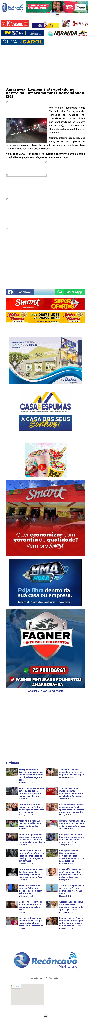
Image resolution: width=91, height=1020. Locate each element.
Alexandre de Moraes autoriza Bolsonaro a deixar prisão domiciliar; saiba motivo (30, 889)
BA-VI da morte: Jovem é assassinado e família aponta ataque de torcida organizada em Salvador (71, 808)
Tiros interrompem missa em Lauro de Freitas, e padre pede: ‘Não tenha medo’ (71, 889)
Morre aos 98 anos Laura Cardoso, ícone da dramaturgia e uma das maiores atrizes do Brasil (31, 873)
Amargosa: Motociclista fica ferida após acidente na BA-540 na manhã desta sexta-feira (71, 838)
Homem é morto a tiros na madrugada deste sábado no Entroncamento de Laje (72, 823)
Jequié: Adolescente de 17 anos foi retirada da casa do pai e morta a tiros (30, 906)
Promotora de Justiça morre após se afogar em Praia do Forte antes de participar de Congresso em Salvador (31, 855)
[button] (57, 15)
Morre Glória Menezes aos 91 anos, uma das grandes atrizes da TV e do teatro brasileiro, (71, 873)
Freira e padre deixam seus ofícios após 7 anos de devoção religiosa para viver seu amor (31, 808)
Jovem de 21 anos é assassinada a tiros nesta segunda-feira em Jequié (72, 772)
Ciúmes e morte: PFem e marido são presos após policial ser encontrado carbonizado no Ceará (71, 922)
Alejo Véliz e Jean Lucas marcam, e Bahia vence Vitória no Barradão (31, 823)
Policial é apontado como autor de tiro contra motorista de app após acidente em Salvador (31, 792)
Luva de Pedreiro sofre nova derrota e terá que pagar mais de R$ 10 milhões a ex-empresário (31, 922)
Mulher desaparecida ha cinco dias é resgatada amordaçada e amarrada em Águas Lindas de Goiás (32, 838)
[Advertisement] (45, 64)
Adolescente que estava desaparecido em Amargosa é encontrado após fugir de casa (71, 906)
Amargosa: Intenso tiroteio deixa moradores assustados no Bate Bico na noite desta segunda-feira (31, 774)
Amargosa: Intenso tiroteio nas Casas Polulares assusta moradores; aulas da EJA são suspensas (71, 855)
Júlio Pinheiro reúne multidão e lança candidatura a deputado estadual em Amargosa (71, 792)
